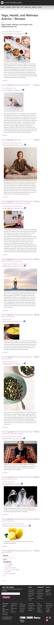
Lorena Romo (21, 145)
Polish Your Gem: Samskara (9, 482)
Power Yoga (39, 605)
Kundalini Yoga (31, 608)
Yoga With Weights (48, 611)
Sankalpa (9, 521)
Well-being (11, 316)
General (14, 34)
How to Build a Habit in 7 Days (9, 88)
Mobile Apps (31, 591)
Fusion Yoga (22, 608)
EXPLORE (39, 7)
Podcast (30, 599)
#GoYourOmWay (40, 589)
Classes (2, 7)
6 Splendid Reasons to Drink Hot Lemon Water (13, 524)
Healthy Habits (26, 85)
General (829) (7, 566)
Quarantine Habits (18, 261)
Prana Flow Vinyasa (39, 608)
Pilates (38, 603)
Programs (8, 7)
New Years (7, 479)
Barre (12, 610)
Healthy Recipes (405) (9, 567)
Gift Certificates (32, 589)
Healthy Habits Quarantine (27, 259)
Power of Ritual (13, 479)
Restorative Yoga (49, 605)
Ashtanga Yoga (14, 603)
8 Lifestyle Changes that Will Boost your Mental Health (15, 264)
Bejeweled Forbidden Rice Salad (10, 361)
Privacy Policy (48, 594)
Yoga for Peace (40, 595)
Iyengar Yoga (31, 603)
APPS (22, 7)
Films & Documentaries (23, 604)
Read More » (5, 80)
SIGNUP (5, 597)
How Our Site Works (31, 596)
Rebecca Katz (20, 321)
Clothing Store (31, 598)
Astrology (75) (7, 564)
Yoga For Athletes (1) (9, 573)
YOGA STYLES (5, 603)
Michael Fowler (20, 208)
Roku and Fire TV (32, 593)
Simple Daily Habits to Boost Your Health (12, 31)
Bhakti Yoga (13, 611)
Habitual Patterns (22, 519)
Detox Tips (16, 357)
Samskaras (3, 521)
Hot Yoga (21, 611)
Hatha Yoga (22, 610)
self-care (7, 316)
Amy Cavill (19, 90)
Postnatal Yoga (49, 603)
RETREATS (34, 7)
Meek (19, 484)
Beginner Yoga (14, 608)
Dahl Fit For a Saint (7, 319)
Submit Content (40, 598)
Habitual (16, 519)
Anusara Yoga (5, 614)
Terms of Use (48, 593)
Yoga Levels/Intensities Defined (5, 610)
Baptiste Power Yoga (14, 606)
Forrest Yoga (22, 606)
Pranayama (39, 610)
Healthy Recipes (17, 526)
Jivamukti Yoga (31, 605)
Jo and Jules (26, 526)
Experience (16, 477)
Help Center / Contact (48, 590)
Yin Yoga (47, 608)
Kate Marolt (20, 438)
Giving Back (39, 596)
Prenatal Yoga (40, 611)
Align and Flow (5, 612)
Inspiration (21, 203)
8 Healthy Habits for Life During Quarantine (12, 206)
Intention (29, 477)
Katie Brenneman (21, 34)
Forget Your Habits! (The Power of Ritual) (12, 436)
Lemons (6, 552)
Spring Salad (20, 433)
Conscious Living (18, 315)
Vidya (12, 521)
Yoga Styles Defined (4, 606)
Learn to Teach (16, 7)
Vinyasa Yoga (48, 607)
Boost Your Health (18, 85)
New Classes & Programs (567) (11, 569)
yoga (10, 552)
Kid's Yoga (31, 607)
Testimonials (39, 591)
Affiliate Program (40, 593)
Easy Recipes (22, 357)
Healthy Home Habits (13, 203)
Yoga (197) (7, 571)
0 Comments (5, 85)
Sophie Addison (20, 266)
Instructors (27, 7)
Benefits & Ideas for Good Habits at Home (12, 143)
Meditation (30, 610)
